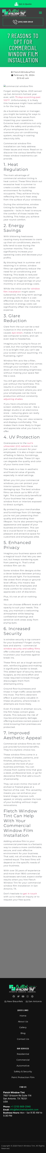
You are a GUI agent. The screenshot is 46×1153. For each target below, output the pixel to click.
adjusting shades (13, 399)
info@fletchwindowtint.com (24, 1109)
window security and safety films (22, 648)
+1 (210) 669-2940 (21, 1106)
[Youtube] (23, 996)
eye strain (17, 333)
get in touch (30, 893)
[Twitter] (18, 996)
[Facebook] (14, 996)
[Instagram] (27, 996)
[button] (40, 12)
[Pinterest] (32, 996)
